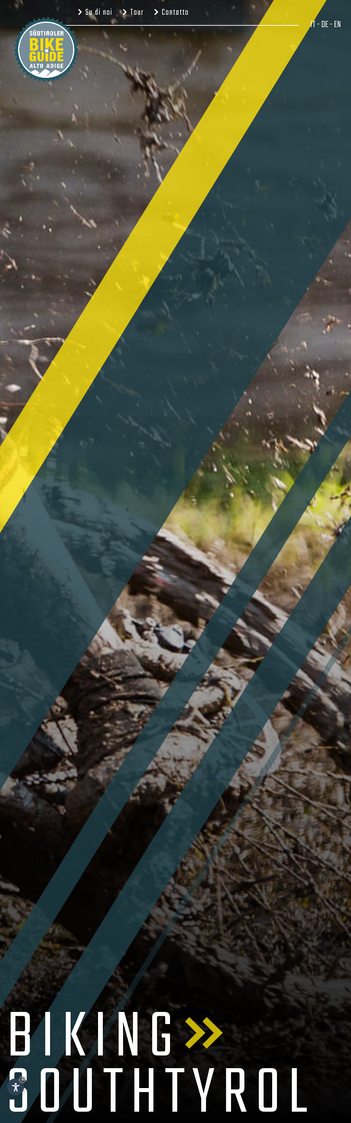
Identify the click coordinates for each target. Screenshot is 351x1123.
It (312, 25)
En (337, 25)
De (324, 25)
